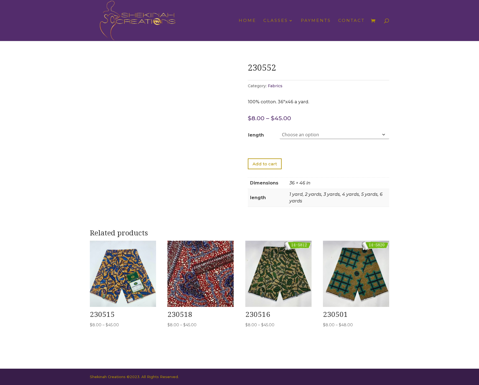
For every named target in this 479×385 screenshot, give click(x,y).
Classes (275, 21)
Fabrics (275, 85)
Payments (316, 21)
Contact (351, 21)
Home (247, 21)
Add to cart (265, 163)
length (256, 135)
